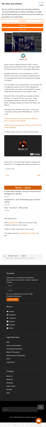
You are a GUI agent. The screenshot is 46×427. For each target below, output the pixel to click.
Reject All (22, 29)
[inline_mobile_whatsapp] (3, 424)
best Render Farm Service (28, 233)
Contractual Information (14, 349)
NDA (8, 342)
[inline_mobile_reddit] (37, 424)
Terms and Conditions (13, 345)
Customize (22, 21)
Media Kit (9, 379)
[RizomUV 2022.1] (35, 154)
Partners (9, 389)
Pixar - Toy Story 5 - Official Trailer (16, 208)
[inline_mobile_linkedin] (31, 424)
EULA (8, 359)
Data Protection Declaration (15, 355)
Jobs (8, 393)
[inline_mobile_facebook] (20, 424)
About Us (9, 376)
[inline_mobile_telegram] (8, 424)
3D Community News (10, 168)
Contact (11, 311)
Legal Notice (10, 362)
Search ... (5, 406)
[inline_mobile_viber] (14, 424)
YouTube (12, 325)
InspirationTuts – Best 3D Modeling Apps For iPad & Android (22, 201)
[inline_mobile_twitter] (26, 424)
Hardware (9, 383)
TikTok (11, 328)
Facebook (12, 318)
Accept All (22, 25)
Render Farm (13, 223)
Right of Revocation (13, 352)
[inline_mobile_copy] (43, 424)
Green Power (10, 386)
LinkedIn (12, 321)
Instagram (12, 315)
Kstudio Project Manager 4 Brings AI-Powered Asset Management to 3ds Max (22, 192)
